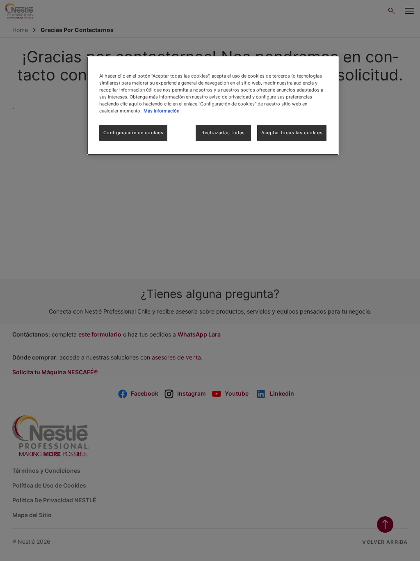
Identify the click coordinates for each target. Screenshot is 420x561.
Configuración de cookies (133, 132)
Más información (161, 111)
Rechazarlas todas (223, 132)
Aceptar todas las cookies (291, 132)
